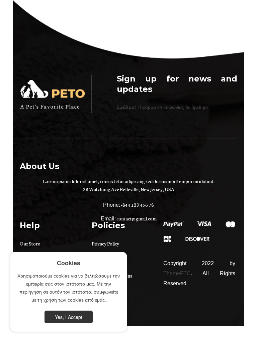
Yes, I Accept (68, 317)
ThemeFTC (177, 273)
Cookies (68, 263)
